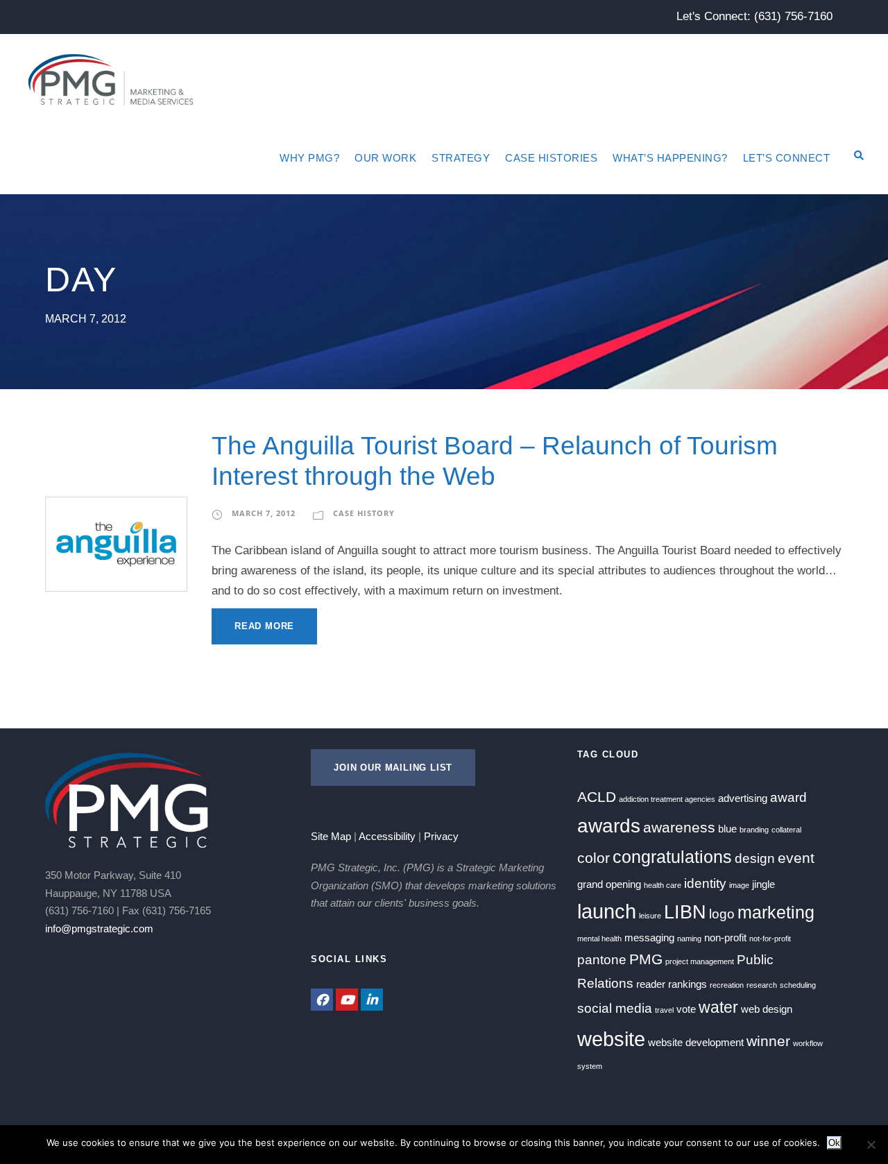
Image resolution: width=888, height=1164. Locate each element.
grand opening (609, 884)
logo (722, 914)
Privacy (441, 836)
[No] (871, 1145)
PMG (646, 959)
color (593, 858)
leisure (650, 915)
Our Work (385, 158)
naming (689, 938)
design (755, 858)
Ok (834, 1143)
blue (727, 829)
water (718, 1007)
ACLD (596, 797)
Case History (364, 513)
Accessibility (387, 836)
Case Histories (551, 158)
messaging (649, 937)
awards (608, 826)
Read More (264, 626)
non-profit (725, 937)
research (761, 985)
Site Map (331, 836)
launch (606, 911)
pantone (601, 959)
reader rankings (671, 984)
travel (664, 1010)
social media (614, 1008)
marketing (775, 912)
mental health (599, 938)
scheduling (798, 985)
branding (754, 829)
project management (699, 961)
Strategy (461, 158)
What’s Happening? (670, 158)
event (796, 858)
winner (768, 1041)
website (611, 1038)
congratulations (672, 856)
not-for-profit (770, 938)
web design (766, 1009)
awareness (679, 827)
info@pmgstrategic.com (99, 928)
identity (705, 883)
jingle (763, 884)
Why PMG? (309, 158)
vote (686, 1009)
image (739, 885)
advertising (742, 798)
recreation (727, 985)
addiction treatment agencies (667, 799)
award (788, 797)
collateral (786, 829)
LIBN (685, 912)
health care (662, 885)
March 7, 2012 (264, 513)
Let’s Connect (786, 158)
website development (696, 1042)
